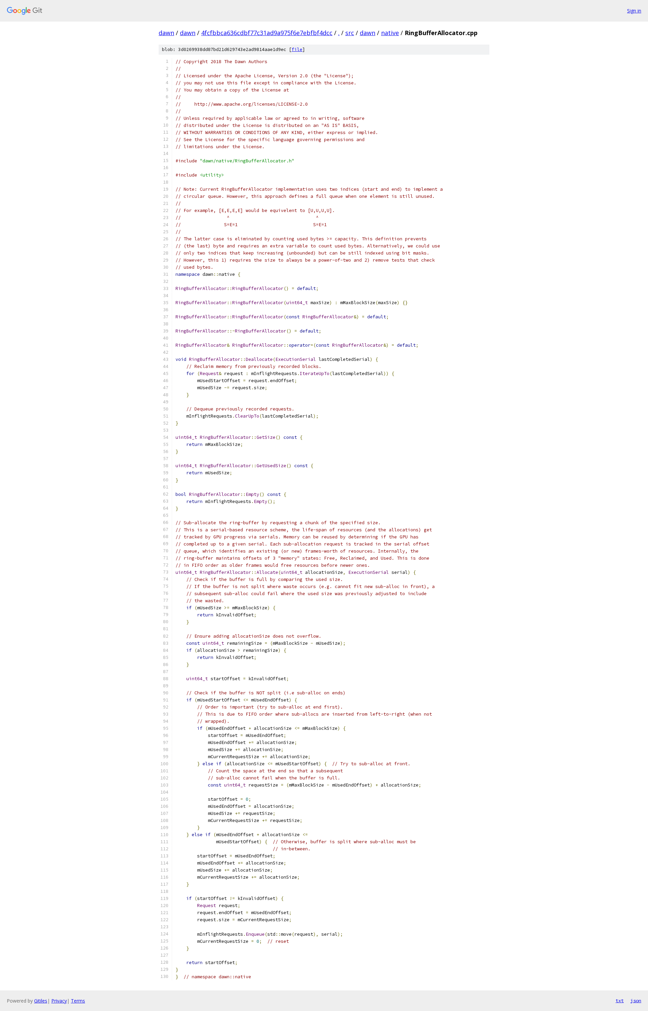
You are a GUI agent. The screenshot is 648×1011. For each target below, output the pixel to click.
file (297, 49)
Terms (78, 1000)
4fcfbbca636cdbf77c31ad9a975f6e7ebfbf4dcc (266, 33)
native (390, 33)
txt (620, 1000)
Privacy (59, 1000)
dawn (166, 33)
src (349, 33)
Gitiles (40, 1000)
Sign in (634, 10)
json (635, 1000)
